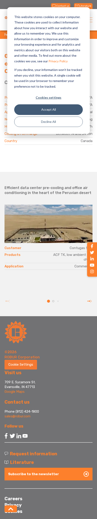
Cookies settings (48, 97)
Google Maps (15, 392)
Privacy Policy (58, 61)
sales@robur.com (17, 416)
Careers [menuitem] (13, 498)
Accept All (48, 109)
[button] (48, 301)
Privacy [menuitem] (13, 505)
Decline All (48, 122)
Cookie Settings (20, 364)
